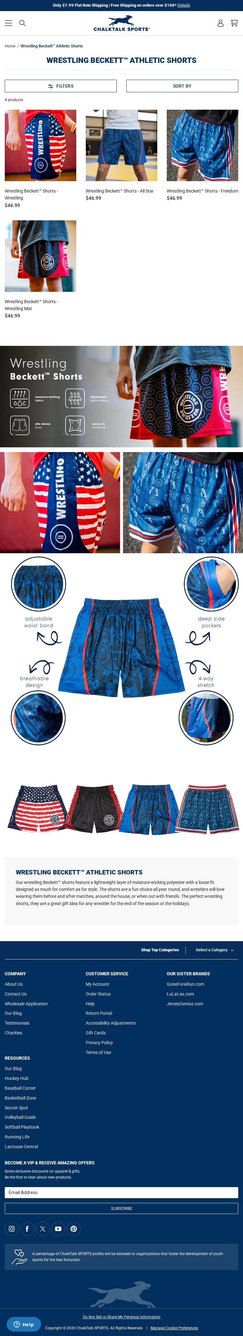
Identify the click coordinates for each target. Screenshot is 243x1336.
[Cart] (234, 23)
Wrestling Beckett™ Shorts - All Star (120, 190)
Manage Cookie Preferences (174, 1328)
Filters (64, 86)
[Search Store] (22, 23)
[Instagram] (12, 1229)
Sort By (182, 86)
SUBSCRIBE (121, 1208)
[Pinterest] (74, 1229)
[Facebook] (27, 1229)
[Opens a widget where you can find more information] (23, 1325)
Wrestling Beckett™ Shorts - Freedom (202, 190)
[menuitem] (220, 23)
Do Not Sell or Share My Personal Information (121, 1317)
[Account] (220, 23)
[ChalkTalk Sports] (121, 23)
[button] (8, 23)
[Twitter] (43, 1229)
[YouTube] (58, 1229)
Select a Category (211, 949)
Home (10, 46)
